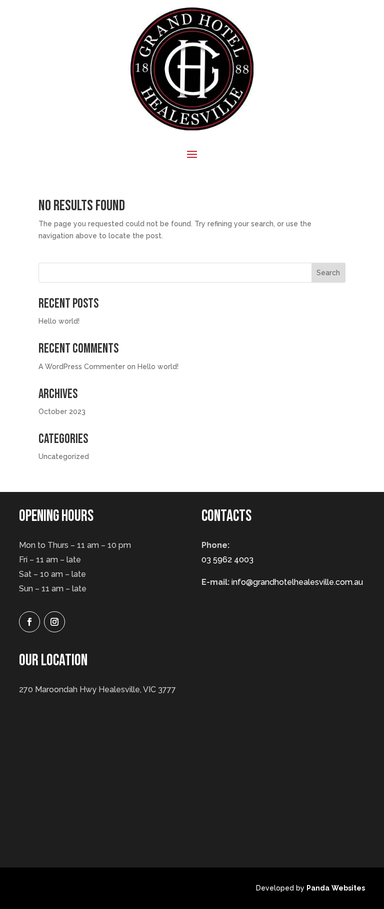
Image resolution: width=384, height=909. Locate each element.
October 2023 (62, 412)
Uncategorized (63, 456)
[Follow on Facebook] (29, 621)
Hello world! (59, 321)
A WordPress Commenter (81, 367)
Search (328, 273)
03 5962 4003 (228, 559)
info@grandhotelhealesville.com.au (297, 582)
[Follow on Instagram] (54, 621)
